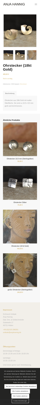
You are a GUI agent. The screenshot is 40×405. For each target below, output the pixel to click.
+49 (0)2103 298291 (10, 330)
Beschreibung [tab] (9, 93)
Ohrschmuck (23, 84)
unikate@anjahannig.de (12, 332)
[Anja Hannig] (16, 4)
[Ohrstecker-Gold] (20, 31)
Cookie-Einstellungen (20, 401)
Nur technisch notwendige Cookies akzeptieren (21, 386)
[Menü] (36, 4)
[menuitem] (36, 4)
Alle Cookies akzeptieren (20, 391)
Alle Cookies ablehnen (20, 396)
